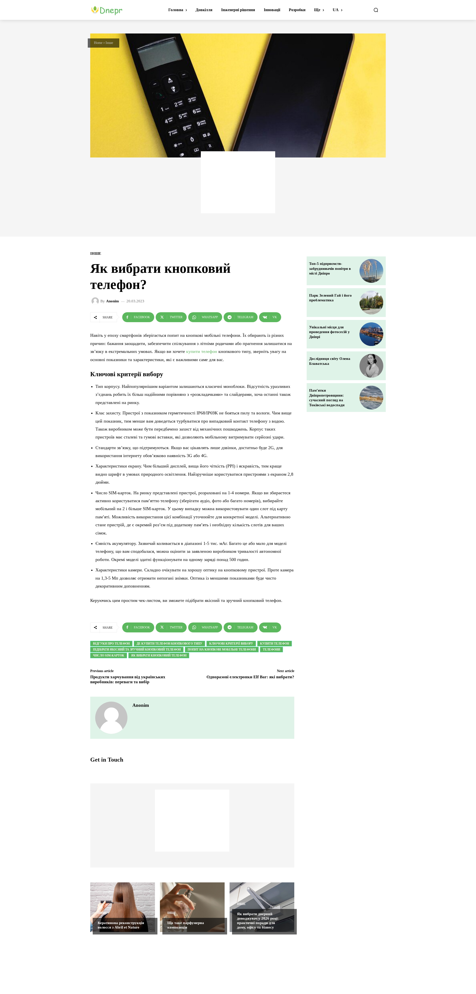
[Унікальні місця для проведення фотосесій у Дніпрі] (371, 334)
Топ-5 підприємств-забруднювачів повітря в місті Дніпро (330, 268)
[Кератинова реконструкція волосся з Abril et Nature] (122, 907)
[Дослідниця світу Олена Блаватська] (371, 366)
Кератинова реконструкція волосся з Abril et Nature (121, 925)
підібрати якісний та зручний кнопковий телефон (137, 649)
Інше (109, 43)
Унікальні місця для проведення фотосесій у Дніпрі (329, 332)
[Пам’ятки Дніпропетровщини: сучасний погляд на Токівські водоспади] (371, 397)
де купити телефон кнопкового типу (169, 643)
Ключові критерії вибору (231, 643)
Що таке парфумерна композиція (185, 925)
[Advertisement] (238, 182)
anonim (112, 301)
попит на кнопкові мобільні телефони (222, 649)
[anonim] (95, 301)
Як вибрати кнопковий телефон (158, 655)
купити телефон (201, 351)
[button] (376, 10)
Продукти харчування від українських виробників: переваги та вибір (127, 679)
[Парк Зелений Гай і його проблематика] (371, 302)
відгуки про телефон (111, 643)
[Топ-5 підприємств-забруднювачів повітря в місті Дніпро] (371, 271)
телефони (271, 649)
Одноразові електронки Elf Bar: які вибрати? (250, 677)
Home (98, 43)
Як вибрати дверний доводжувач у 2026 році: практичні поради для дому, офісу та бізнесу (258, 920)
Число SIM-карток (108, 655)
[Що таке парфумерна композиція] (192, 907)
